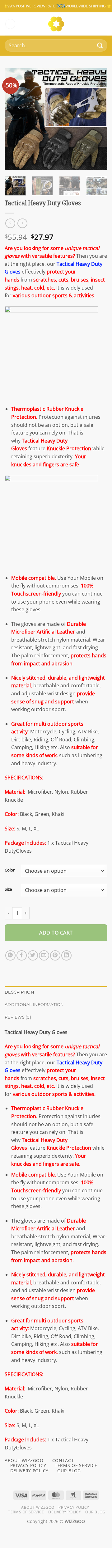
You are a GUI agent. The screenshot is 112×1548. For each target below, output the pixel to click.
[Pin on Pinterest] (55, 955)
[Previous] (14, 119)
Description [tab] (19, 992)
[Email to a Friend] (44, 955)
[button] (10, 24)
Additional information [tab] (34, 1004)
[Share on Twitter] (33, 955)
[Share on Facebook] (21, 955)
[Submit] (100, 45)
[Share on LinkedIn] (66, 955)
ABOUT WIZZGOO (24, 1460)
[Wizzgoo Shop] (56, 24)
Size (8, 889)
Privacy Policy (73, 1507)
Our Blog (95, 1512)
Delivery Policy (64, 1512)
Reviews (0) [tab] (18, 1017)
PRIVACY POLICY (28, 1465)
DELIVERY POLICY (29, 1471)
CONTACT (63, 1460)
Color (10, 870)
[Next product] (10, 223)
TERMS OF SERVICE (76, 1465)
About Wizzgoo (37, 1507)
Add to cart (55, 932)
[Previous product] (22, 223)
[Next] (97, 119)
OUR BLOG (69, 1471)
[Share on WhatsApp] (10, 955)
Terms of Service (26, 1512)
